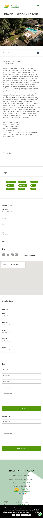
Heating (22, 182)
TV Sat (22, 189)
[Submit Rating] (3, 316)
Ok (13, 515)
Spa (33, 185)
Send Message (21, 448)
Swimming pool (10, 189)
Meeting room (34, 182)
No (18, 515)
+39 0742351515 (25, 483)
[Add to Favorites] (38, 53)
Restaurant (23, 185)
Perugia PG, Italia (7, 212)
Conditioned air (11, 182)
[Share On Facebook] (3, 255)
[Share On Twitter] (7, 255)
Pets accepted (10, 186)
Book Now (21, 408)
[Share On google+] (16, 255)
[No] (40, 512)
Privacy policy (26, 515)
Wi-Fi (33, 189)
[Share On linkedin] (12, 255)
